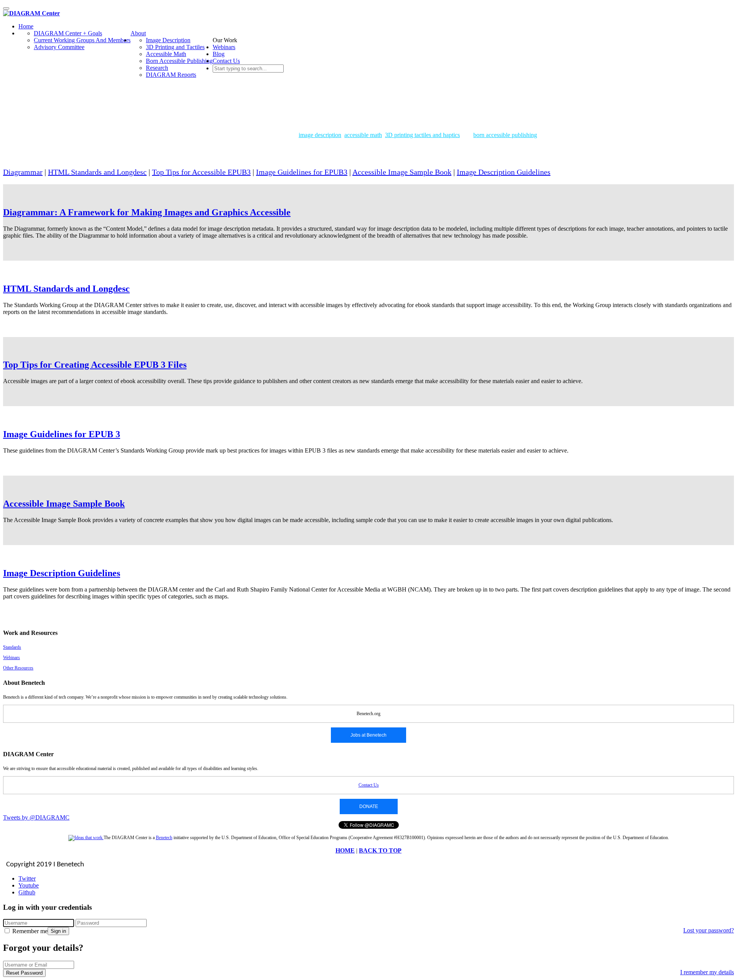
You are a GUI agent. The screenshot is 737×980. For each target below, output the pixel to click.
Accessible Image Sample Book (401, 172)
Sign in (58, 931)
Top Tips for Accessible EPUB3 (201, 172)
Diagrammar (23, 172)
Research (157, 67)
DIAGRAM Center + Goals (68, 33)
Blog (219, 54)
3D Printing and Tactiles (175, 47)
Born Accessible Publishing (179, 61)
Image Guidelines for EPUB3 (301, 172)
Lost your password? (708, 930)
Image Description (168, 40)
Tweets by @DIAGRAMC (36, 817)
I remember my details (707, 972)
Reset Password (24, 973)
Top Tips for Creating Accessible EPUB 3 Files (95, 365)
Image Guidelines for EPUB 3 (61, 434)
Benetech (164, 837)
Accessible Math (166, 54)
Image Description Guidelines (503, 172)
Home (25, 26)
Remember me (29, 931)
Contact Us (226, 61)
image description (320, 135)
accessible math (363, 135)
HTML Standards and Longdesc (97, 172)
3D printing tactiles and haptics (422, 135)
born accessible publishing (505, 135)
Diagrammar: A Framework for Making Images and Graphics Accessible (147, 212)
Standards (12, 647)
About (138, 33)
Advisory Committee (59, 47)
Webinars (224, 47)
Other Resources (18, 668)
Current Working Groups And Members (82, 40)
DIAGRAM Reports (171, 74)
